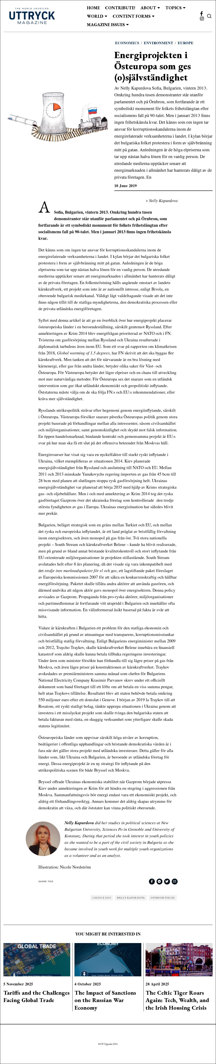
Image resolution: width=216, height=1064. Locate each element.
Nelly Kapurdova (131, 897)
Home (93, 8)
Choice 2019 (101, 897)
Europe (185, 43)
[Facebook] (201, 13)
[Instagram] (202, 18)
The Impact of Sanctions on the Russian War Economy (105, 1000)
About (148, 8)
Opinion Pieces (163, 897)
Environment (158, 43)
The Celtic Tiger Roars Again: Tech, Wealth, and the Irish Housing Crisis (177, 1000)
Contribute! (120, 8)
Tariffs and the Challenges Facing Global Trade (36, 996)
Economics (127, 43)
